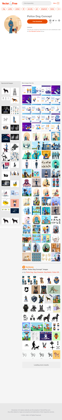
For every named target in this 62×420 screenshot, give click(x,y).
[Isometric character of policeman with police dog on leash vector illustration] (15, 119)
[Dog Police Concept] (46, 136)
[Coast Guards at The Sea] (36, 192)
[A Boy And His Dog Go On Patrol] (26, 229)
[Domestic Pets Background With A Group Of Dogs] (26, 238)
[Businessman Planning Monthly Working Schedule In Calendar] (55, 117)
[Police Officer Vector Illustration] (46, 173)
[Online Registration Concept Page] (26, 89)
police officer (56, 272)
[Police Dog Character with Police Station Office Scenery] (26, 210)
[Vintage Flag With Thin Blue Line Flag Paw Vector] (6, 110)
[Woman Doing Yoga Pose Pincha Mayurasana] (55, 99)
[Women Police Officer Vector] (55, 164)
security (30, 9)
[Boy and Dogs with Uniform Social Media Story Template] (46, 238)
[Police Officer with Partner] (26, 136)
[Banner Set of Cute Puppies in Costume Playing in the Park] (36, 210)
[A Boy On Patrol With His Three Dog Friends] (46, 201)
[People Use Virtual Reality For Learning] (46, 127)
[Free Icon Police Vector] (36, 257)
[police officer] (36, 182)
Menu (55, 3)
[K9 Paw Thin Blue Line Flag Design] (15, 129)
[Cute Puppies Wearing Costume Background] (55, 201)
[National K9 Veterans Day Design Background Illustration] (6, 138)
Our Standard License (34, 31)
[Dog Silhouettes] (46, 164)
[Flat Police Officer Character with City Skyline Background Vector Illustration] (26, 154)
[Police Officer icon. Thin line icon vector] (6, 101)
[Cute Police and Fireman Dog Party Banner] (26, 247)
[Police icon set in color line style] (15, 110)
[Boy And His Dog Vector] (55, 238)
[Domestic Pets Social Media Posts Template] (55, 247)
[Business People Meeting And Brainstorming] (46, 89)
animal (17, 9)
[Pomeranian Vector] (46, 257)
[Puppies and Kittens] (26, 257)
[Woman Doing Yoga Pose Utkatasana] (55, 108)
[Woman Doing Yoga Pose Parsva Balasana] (26, 117)
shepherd (44, 9)
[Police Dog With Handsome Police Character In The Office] (46, 229)
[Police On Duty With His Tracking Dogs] (36, 247)
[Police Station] (36, 219)
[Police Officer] (26, 145)
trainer (52, 9)
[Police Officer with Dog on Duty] (46, 182)
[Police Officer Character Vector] (46, 145)
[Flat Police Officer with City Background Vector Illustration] (46, 154)
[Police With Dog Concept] (36, 136)
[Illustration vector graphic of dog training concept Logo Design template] (6, 175)
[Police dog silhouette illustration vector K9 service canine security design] (6, 92)
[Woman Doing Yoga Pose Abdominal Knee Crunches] (46, 108)
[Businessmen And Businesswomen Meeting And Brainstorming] (36, 89)
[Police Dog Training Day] (26, 173)
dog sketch (48, 272)
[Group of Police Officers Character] (55, 154)
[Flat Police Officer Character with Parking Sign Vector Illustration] (36, 154)
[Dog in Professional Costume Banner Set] (36, 238)
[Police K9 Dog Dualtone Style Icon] (6, 157)
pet (37, 9)
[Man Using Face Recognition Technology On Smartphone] (26, 99)
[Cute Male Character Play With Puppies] (26, 192)
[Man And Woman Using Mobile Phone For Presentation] (55, 127)
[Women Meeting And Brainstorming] (26, 127)
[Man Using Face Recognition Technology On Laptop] (55, 89)
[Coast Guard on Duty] (55, 192)
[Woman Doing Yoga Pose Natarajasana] (36, 117)
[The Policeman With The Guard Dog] (55, 136)
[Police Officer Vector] (36, 145)
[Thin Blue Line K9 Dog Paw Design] (15, 138)
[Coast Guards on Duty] (46, 192)
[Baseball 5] (26, 182)
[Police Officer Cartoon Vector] (55, 145)
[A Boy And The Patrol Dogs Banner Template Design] (36, 229)
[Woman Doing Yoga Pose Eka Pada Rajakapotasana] (26, 108)
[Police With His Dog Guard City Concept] (46, 210)
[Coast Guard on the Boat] (26, 201)
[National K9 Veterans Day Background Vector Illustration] (6, 166)
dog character (38, 272)
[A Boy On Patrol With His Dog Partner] (36, 201)
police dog (29, 272)
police (10, 9)
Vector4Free (10, 3)
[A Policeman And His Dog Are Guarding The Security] (55, 229)
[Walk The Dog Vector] (26, 219)
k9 (23, 9)
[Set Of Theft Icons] (55, 219)
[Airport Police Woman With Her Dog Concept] (55, 257)
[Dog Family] (36, 173)
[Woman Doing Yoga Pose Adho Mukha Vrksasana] (46, 99)
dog (4, 9)
